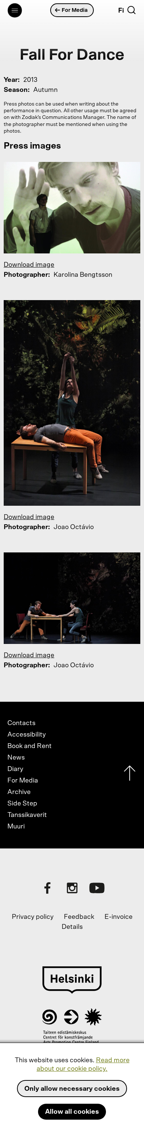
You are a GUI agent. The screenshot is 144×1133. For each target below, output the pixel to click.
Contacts (21, 723)
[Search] (131, 10)
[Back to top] (130, 774)
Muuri (16, 826)
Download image (29, 265)
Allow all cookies (72, 1112)
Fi (121, 10)
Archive (19, 792)
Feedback (79, 917)
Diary (15, 769)
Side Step (22, 803)
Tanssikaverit (27, 815)
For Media (75, 10)
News (16, 757)
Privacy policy (33, 917)
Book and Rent (29, 746)
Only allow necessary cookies (72, 1089)
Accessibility (26, 734)
